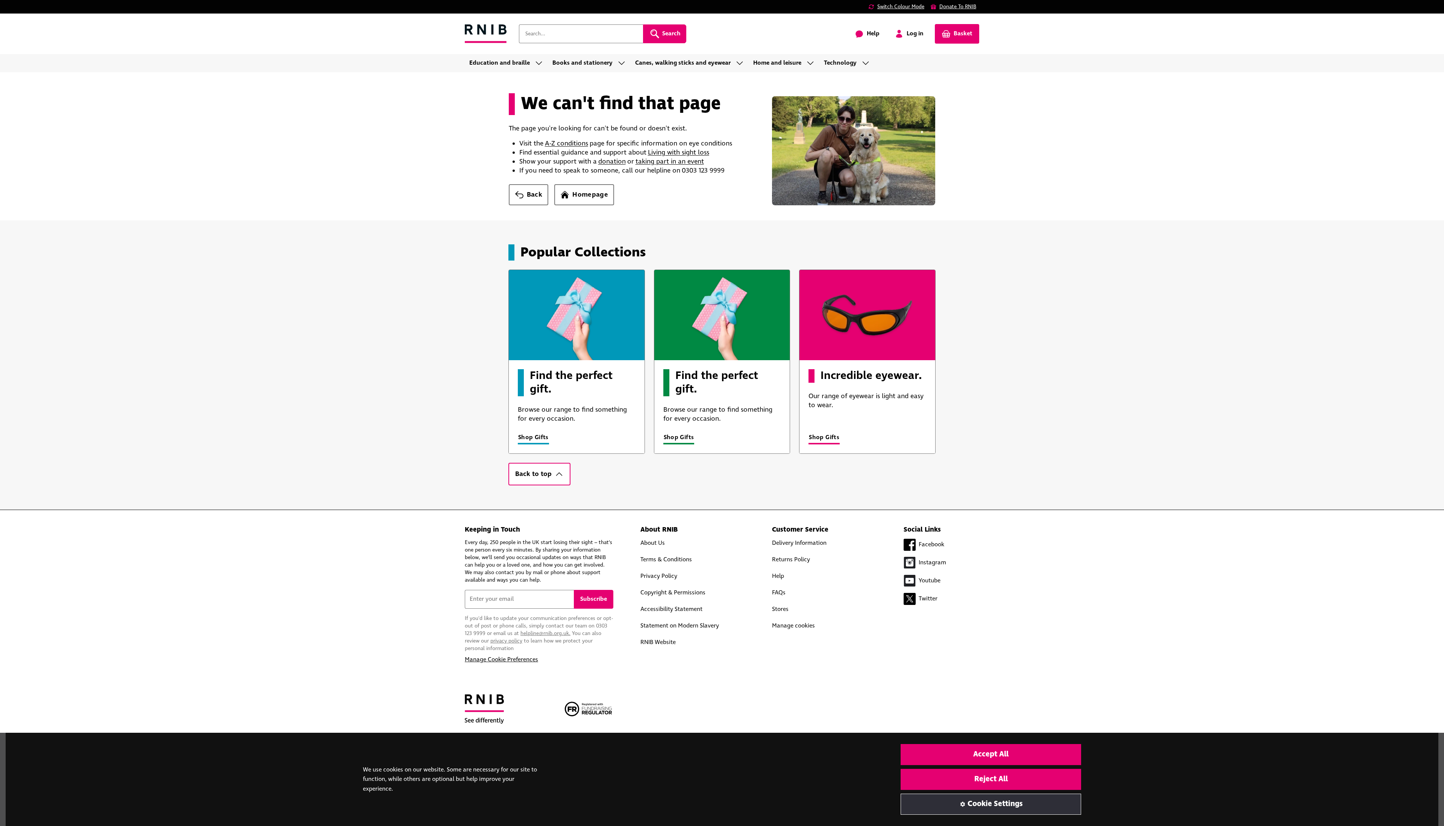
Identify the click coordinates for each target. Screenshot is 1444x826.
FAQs (779, 593)
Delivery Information (799, 543)
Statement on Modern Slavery (679, 626)
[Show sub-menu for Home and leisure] (812, 63)
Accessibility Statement (671, 609)
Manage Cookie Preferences (501, 660)
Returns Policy (791, 560)
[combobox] (581, 33)
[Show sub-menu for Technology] (868, 63)
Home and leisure (777, 63)
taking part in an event (670, 161)
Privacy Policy (658, 576)
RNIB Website (658, 642)
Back (534, 194)
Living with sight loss (678, 152)
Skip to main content (40, 10)
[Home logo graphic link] (486, 34)
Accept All (991, 754)
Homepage (590, 194)
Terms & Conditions (666, 560)
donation (612, 161)
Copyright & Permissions (672, 593)
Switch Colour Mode (900, 6)
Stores (780, 609)
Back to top (533, 474)
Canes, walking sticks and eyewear (683, 63)
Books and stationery (582, 63)
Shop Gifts (533, 437)
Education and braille (499, 63)
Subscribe (593, 599)
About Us (652, 543)
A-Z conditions (566, 143)
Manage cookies (793, 626)
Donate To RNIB (957, 6)
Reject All (991, 779)
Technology (840, 63)
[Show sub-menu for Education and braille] (541, 63)
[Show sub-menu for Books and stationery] (624, 63)
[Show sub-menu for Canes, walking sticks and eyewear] (742, 63)
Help (778, 576)
